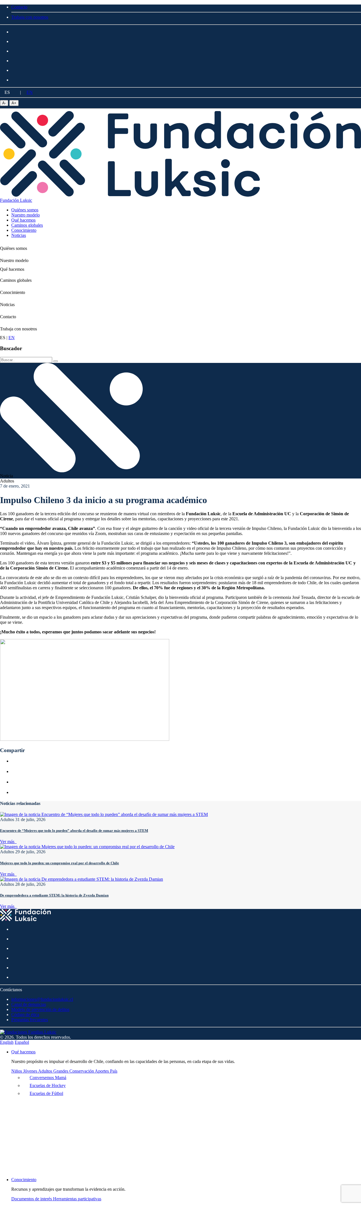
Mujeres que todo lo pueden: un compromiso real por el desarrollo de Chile (59, 863)
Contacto (8, 316)
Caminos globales (16, 280)
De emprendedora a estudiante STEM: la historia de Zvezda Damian (54, 895)
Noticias (7, 304)
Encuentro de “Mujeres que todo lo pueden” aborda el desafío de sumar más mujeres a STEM (74, 830)
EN (30, 92)
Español (22, 1042)
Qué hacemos (12, 269)
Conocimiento (12, 292)
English (7, 1042)
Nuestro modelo (14, 260)
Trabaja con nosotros (18, 328)
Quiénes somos (13, 248)
